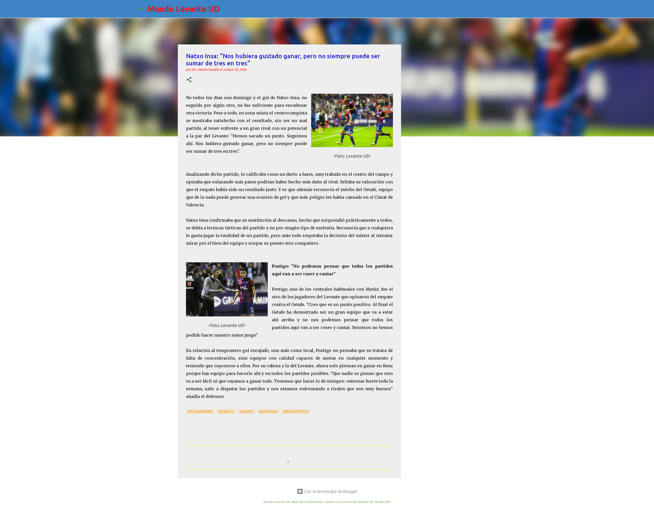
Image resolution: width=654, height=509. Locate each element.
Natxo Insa (268, 411)
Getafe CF (226, 411)
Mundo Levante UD (184, 8)
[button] (189, 80)
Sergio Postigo (296, 411)
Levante (246, 411)
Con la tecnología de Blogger (330, 491)
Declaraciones (200, 411)
